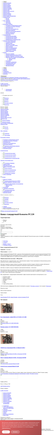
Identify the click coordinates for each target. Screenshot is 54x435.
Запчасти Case (6, 12)
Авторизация (9, 89)
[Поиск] (13, 81)
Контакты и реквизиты (8, 414)
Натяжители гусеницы (11, 50)
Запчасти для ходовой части (9, 40)
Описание (5, 241)
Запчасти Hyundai (7, 3)
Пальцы (7, 19)
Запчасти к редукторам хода (12, 29)
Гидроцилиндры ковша (11, 36)
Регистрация (8, 90)
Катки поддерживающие (11, 47)
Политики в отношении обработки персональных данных (16, 373)
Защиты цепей (9, 43)
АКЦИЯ (6, 99)
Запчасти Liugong (7, 14)
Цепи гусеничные (10, 51)
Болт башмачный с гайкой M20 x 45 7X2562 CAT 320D (13, 317)
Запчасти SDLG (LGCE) (8, 11)
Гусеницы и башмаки (10, 41)
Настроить (15, 431)
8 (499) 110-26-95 (16, 78)
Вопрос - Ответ (7, 243)
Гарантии (5, 409)
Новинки (7, 98)
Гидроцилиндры (7, 34)
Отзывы (5, 242)
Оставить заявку (44, 372)
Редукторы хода (9, 27)
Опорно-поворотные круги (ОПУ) (13, 54)
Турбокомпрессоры (10, 64)
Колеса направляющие (11, 49)
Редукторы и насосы (7, 24)
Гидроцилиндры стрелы (11, 38)
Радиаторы (8, 60)
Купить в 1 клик (4, 322)
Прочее (4, 52)
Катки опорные (9, 46)
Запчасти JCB (6, 10)
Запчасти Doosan (7, 5)
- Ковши (10, 59)
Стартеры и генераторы (11, 62)
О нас (2, 373)
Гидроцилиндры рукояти (11, 37)
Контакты (5, 73)
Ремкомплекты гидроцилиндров (13, 39)
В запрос (3, 235)
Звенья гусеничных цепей (12, 45)
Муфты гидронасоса (10, 32)
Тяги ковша (8, 23)
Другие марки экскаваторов (9, 16)
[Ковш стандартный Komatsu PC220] (9, 211)
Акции (4, 412)
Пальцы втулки (6, 17)
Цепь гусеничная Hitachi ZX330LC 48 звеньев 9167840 (13, 357)
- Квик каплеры (11, 58)
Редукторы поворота (10, 30)
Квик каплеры (9, 185)
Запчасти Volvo (6, 4)
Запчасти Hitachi (7, 6)
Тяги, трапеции (6, 20)
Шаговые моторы (10, 65)
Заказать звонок (4, 86)
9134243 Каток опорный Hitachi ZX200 (10, 366)
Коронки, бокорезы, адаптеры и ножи (14, 56)
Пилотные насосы (10, 33)
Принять (6, 431)
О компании (6, 71)
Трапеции (8, 21)
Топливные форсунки (11, 63)
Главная (5, 69)
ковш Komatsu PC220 (5, 297)
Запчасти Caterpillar (7, 8)
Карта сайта (5, 415)
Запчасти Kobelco (7, 13)
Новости (5, 70)
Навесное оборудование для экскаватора (15, 57)
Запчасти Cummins (10, 53)
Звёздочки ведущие (10, 44)
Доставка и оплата (7, 72)
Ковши (7, 186)
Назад (5, 1)
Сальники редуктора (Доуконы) (13, 26)
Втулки (7, 18)
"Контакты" (48, 286)
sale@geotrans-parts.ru (25, 78)
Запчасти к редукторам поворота (13, 31)
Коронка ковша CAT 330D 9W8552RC (10, 326)
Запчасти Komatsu (7, 7)
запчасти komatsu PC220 (23, 297)
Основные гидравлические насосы (13, 25)
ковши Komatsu (14, 297)
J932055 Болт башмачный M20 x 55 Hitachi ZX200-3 (13, 347)
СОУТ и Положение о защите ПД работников (8, 407)
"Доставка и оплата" (34, 286)
